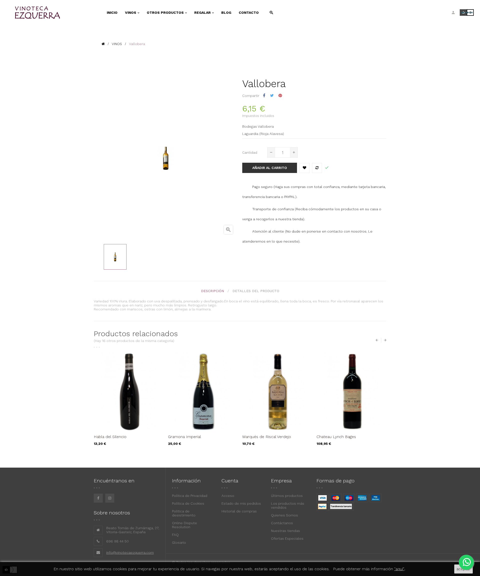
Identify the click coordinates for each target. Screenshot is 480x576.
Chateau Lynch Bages (336, 436)
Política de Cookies (188, 503)
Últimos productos (287, 496)
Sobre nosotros (112, 513)
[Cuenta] (453, 13)
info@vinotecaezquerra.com (130, 552)
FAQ (175, 535)
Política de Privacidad (189, 496)
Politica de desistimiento (184, 513)
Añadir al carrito (269, 168)
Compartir (264, 95)
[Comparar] (317, 168)
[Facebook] (98, 498)
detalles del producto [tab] (255, 291)
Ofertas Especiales (287, 538)
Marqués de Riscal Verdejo (266, 436)
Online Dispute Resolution (184, 525)
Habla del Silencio (110, 436)
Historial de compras (239, 511)
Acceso (228, 496)
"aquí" (399, 568)
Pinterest (280, 95)
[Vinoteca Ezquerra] (52, 12)
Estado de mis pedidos (241, 503)
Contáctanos (282, 523)
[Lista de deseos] (305, 168)
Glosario (179, 542)
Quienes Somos (284, 515)
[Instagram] (109, 498)
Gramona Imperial (184, 436)
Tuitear (272, 95)
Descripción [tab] (212, 291)
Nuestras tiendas (285, 531)
